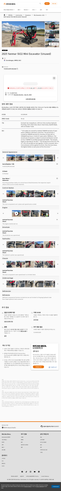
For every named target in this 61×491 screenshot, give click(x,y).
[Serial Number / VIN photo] (57, 164)
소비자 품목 (42, 439)
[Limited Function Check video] (57, 219)
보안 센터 (3, 449)
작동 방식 (26, 9)
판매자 (22, 439)
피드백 (3, 466)
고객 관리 (39, 88)
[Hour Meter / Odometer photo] (57, 178)
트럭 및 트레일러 (43, 442)
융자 (41, 9)
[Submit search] (40, 3)
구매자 (22, 437)
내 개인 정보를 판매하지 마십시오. (32, 476)
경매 (19, 9)
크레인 (41, 452)
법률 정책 (22, 476)
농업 (41, 444)
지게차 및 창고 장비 (43, 449)
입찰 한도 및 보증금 (24, 444)
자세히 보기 (54, 367)
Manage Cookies (27, 486)
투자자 (3, 442)
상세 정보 (35, 320)
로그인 (47, 3)
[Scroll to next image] (58, 157)
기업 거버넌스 (4, 439)
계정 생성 (54, 3)
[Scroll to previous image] (3, 157)
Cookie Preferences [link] (45, 476)
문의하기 (56, 426)
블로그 (3, 447)
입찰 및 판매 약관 (8, 321)
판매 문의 (3, 463)
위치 (47, 9)
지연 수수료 (23, 331)
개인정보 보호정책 (14, 476)
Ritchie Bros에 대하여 (6, 437)
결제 (5, 336)
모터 (41, 447)
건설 (41, 437)
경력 (2, 444)
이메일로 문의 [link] (38, 367)
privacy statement (40, 486)
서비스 (33, 9)
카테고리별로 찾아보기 (8, 9)
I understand (56, 486)
